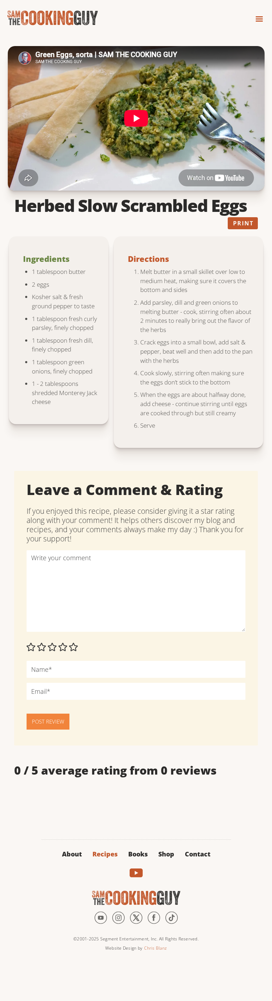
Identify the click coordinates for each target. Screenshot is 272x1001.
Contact (197, 854)
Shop (166, 854)
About (72, 854)
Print (243, 223)
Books (138, 854)
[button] (256, 17)
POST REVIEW (48, 721)
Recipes (105, 854)
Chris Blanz (155, 948)
